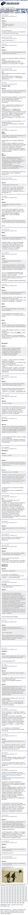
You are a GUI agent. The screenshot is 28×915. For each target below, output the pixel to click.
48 (23, 893)
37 (20, 891)
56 (17, 895)
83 (9, 900)
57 (20, 895)
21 (4, 889)
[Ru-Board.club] (10, 5)
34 (12, 891)
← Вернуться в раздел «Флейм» (7, 7)
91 (4, 902)
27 (20, 889)
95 (15, 902)
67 (20, 897)
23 (9, 889)
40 (1, 893)
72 (7, 898)
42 (7, 893)
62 (7, 897)
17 (20, 887)
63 (9, 897)
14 (12, 887)
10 (1, 887)
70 (1, 898)
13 (9, 887)
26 (17, 889)
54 (12, 895)
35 (15, 891)
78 (23, 898)
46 (17, 893)
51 (4, 895)
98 (23, 902)
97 (20, 902)
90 (1, 902)
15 (15, 887)
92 (7, 902)
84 (12, 900)
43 (9, 893)
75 (15, 898)
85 (15, 900)
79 (26, 898)
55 (15, 895)
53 (9, 895)
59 (26, 895)
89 (26, 900)
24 (12, 889)
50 (1, 895)
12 (7, 887)
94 (12, 902)
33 (9, 891)
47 (20, 893)
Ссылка (3, 681)
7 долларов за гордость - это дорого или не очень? (13, 724)
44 (12, 893)
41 (4, 893)
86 (17, 900)
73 (9, 898)
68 (23, 897)
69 (26, 897)
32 (7, 891)
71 (4, 898)
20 (1, 889)
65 (15, 897)
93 (9, 902)
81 (4, 900)
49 (26, 893)
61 (4, 897)
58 (23, 895)
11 (4, 887)
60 (1, 897)
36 (17, 891)
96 (17, 902)
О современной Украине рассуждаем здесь (11, 905)
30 (1, 891)
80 (1, 900)
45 (15, 893)
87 (20, 900)
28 (23, 889)
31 (4, 891)
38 (23, 891)
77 (20, 898)
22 (7, 889)
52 (7, 895)
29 (26, 889)
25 (15, 889)
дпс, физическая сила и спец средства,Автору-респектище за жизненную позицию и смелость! (14, 775)
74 (12, 898)
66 (17, 897)
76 (17, 898)
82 (7, 900)
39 (26, 891)
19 (26, 887)
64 (12, 897)
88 (23, 900)
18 (23, 887)
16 (17, 887)
